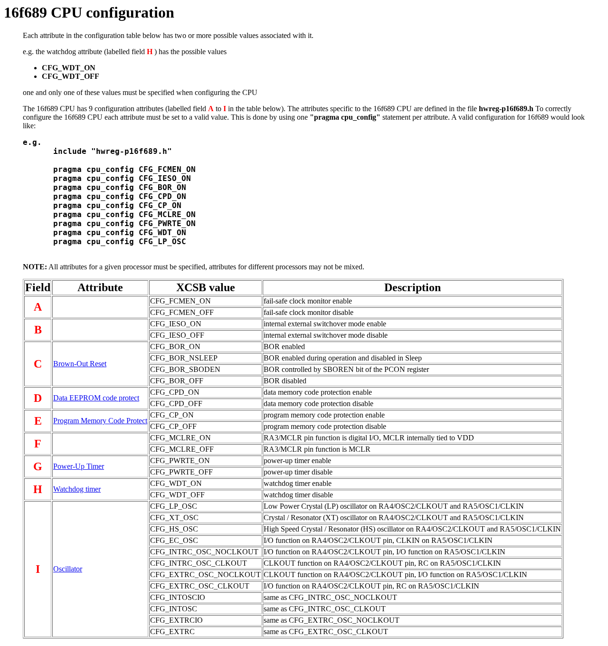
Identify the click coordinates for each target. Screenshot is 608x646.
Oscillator (67, 569)
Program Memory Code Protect (100, 421)
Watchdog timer (77, 489)
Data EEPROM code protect (96, 398)
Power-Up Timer (78, 466)
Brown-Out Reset (79, 364)
